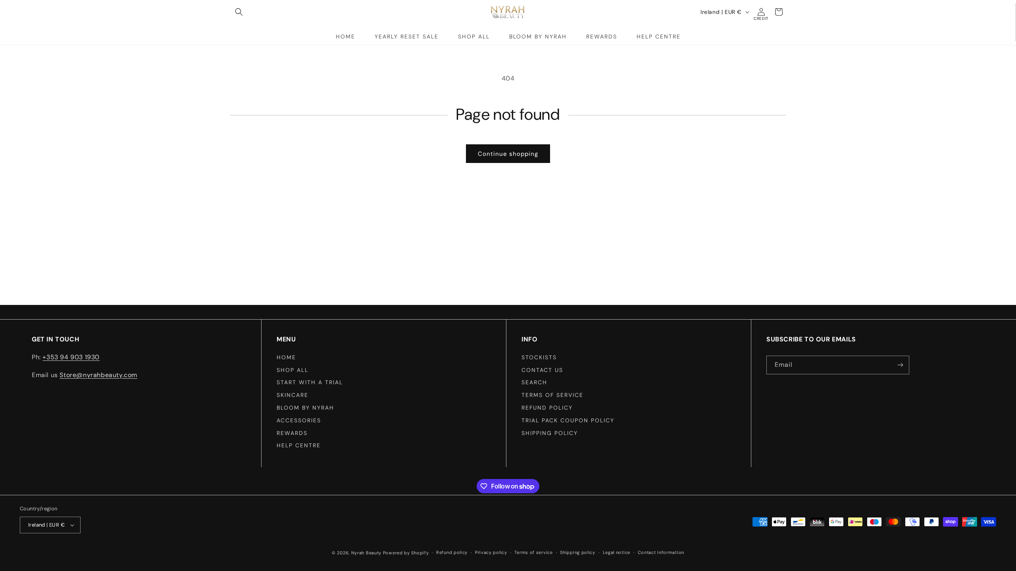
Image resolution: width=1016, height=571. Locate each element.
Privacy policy (491, 552)
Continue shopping (508, 154)
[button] (239, 12)
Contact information (661, 552)
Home (286, 357)
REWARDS (292, 433)
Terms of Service (552, 395)
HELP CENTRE (299, 445)
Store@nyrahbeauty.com (98, 375)
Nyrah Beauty (366, 553)
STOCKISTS (539, 357)
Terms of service (533, 552)
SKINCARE (292, 395)
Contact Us (542, 370)
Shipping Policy (549, 433)
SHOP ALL (292, 370)
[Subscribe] (900, 365)
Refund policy (547, 407)
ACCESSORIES (299, 420)
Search (534, 382)
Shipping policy (577, 552)
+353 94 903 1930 (71, 357)
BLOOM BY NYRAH (305, 407)
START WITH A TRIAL (310, 382)
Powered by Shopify (406, 553)
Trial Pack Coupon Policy (567, 420)
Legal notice (616, 552)
